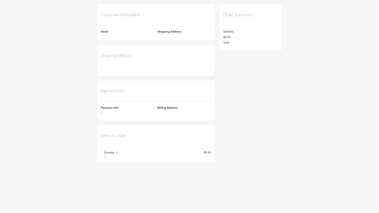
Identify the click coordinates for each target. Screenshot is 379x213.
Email (104, 31)
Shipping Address (170, 31)
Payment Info (110, 107)
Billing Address (168, 107)
